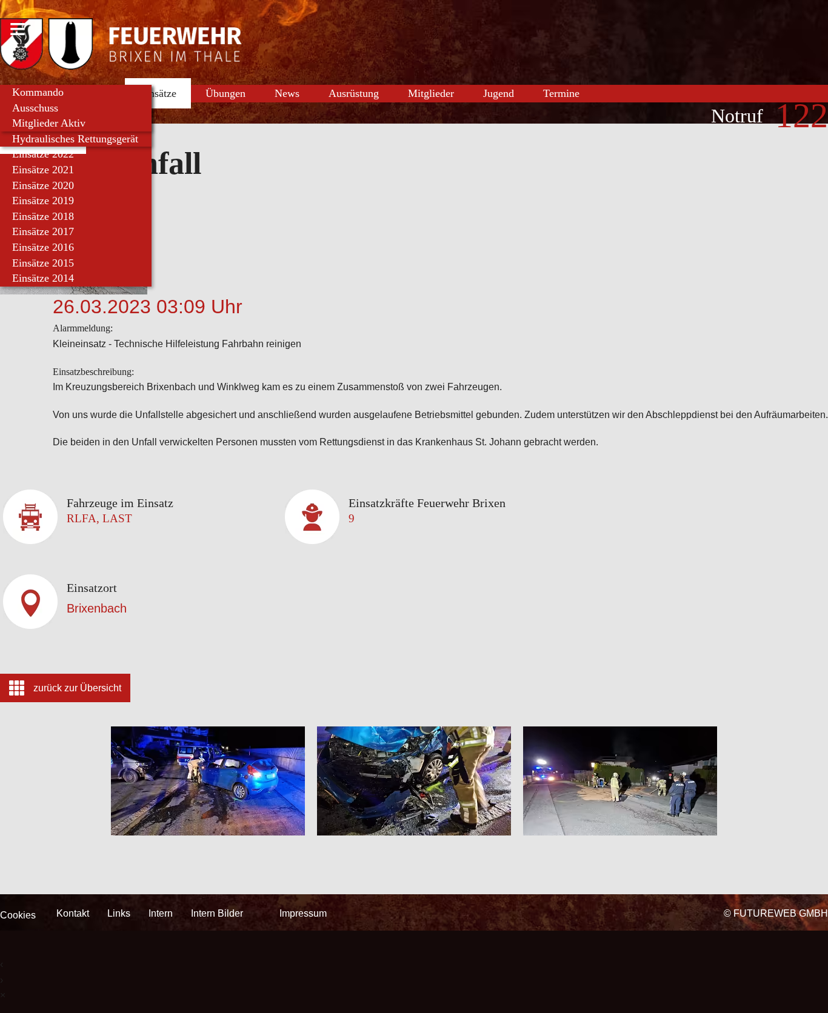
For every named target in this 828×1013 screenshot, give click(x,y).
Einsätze (157, 93)
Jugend (498, 93)
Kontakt (72, 913)
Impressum (303, 913)
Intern (161, 913)
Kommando (38, 92)
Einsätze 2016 (43, 247)
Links (118, 913)
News (287, 93)
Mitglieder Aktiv (48, 123)
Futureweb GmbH (780, 913)
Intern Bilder (217, 913)
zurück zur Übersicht (77, 688)
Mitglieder (431, 93)
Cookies (18, 915)
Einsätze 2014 (43, 278)
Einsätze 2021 (43, 170)
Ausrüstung (354, 93)
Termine (561, 93)
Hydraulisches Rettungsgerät (75, 139)
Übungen (225, 93)
